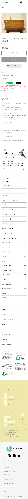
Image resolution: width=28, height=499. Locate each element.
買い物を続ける (4, 78)
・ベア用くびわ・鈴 (7, 233)
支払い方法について (8, 467)
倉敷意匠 (4, 324)
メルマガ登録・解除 (8, 479)
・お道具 (4, 205)
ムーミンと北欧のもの (7, 319)
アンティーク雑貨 (6, 265)
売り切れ (14, 59)
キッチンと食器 (6, 274)
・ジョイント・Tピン (7, 223)
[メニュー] (25, 2)
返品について (4, 72)
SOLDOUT (4, 339)
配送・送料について (8, 460)
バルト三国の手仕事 (7, 270)
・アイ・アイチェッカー (8, 209)
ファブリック (5, 256)
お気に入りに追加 (13, 53)
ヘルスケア (4, 297)
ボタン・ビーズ (6, 252)
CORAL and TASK (6, 344)
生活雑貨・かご (6, 293)
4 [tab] (16, 173)
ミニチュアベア (6, 334)
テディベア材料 (5, 181)
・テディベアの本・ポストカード (10, 238)
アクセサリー (5, 279)
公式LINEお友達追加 (8, 483)
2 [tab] (13, 173)
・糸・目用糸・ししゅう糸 (8, 214)
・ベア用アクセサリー (7, 228)
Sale (3, 329)
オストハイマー (6, 261)
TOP (3, 7)
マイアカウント (7, 488)
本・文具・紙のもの (7, 288)
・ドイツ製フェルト (7, 195)
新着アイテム (5, 309)
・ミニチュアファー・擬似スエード (11, 200)
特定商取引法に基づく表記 (7, 75)
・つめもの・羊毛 (6, 219)
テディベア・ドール (7, 242)
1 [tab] (11, 173)
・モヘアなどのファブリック (9, 185)
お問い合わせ (7, 491)
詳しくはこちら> (5, 90)
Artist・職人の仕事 (6, 284)
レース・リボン (6, 247)
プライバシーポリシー (8, 474)
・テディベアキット (7, 191)
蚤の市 (3, 314)
